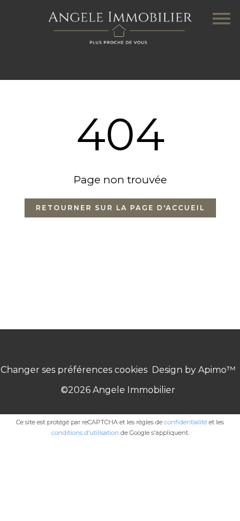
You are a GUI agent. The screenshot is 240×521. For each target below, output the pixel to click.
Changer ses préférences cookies (74, 369)
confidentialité (185, 422)
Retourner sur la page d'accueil (120, 207)
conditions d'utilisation (85, 433)
